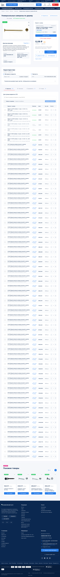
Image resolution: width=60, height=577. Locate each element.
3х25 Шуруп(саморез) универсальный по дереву (18, 183)
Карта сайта (23, 538)
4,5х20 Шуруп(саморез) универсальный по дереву (19, 231)
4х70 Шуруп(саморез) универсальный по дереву (18, 339)
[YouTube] (47, 558)
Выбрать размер (46, 35)
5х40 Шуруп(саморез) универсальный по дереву (18, 334)
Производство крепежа (46, 510)
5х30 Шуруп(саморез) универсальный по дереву (18, 300)
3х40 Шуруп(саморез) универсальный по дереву (18, 222)
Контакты (42, 1)
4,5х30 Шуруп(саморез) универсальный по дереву (19, 275)
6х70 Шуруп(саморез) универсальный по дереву (18, 412)
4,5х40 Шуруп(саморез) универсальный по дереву (19, 309)
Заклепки (23, 513)
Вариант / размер (39, 22)
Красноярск (31, 563)
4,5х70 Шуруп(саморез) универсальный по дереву (19, 358)
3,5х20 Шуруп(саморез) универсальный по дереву (18, 173)
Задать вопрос (38, 58)
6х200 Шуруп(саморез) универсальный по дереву (18, 455)
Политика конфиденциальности (27, 536)
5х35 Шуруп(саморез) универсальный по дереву (18, 319)
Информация (24, 530)
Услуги (42, 504)
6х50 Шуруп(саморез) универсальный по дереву (18, 392)
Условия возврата (5, 543)
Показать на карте (52, 544)
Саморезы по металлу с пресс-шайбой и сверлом (36, 489)
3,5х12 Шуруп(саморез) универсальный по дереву (18, 154)
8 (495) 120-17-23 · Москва (46, 537)
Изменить (14, 1)
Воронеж (41, 563)
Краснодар (26, 563)
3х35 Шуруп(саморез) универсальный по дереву (18, 193)
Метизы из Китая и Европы (46, 512)
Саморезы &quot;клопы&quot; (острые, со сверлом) (49, 489)
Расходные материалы (7, 8)
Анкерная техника (25, 512)
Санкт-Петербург (12, 563)
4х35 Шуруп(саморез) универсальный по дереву (18, 246)
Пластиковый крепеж (25, 520)
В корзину (51, 52)
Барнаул (50, 563)
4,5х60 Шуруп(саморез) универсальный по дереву (19, 348)
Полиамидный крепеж (28, 8)
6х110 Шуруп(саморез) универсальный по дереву (18, 426)
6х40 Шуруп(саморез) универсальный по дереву (18, 368)
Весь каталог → (24, 527)
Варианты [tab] (10, 88)
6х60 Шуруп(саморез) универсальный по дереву (18, 402)
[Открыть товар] (9, 478)
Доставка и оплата (31, 1)
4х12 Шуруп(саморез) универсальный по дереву (18, 158)
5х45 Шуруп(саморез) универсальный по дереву (18, 343)
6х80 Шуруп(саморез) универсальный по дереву (18, 421)
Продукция (24, 504)
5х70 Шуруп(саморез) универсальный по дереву (18, 378)
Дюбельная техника (25, 524)
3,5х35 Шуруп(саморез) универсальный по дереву (18, 227)
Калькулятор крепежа (49, 8)
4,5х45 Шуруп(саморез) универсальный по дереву (19, 324)
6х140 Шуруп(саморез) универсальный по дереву (18, 441)
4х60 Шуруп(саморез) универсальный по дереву (18, 314)
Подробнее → (26, 43)
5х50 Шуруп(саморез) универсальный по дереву (18, 353)
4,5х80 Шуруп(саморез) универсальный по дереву (19, 373)
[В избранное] (29, 22)
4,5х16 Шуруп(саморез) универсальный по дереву (18, 217)
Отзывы (3, 541)
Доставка (3, 538)
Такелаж (23, 517)
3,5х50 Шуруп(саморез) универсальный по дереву (18, 266)
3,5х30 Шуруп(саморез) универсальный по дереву (18, 207)
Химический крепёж (25, 525)
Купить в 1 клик (41, 55)
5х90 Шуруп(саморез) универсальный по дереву (18, 397)
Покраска (43, 508)
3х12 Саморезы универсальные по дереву (17, 144)
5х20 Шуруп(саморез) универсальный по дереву (18, 261)
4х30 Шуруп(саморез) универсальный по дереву (18, 236)
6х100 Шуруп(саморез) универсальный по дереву (18, 436)
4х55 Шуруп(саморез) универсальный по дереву (18, 305)
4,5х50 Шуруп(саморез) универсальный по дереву (19, 329)
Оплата (2, 539)
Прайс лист (3, 534)
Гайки (22, 508)
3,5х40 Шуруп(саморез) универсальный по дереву (19, 241)
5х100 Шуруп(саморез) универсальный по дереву (18, 407)
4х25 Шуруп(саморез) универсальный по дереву (18, 212)
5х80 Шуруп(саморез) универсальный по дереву (18, 387)
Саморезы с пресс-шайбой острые (22, 489)
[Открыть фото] (29, 25)
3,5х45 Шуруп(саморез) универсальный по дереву (18, 256)
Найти (38, 4)
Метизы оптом (18, 8)
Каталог (3, 533)
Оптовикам (38, 1)
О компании (4, 530)
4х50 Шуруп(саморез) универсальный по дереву (18, 295)
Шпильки (23, 515)
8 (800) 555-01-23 (46, 535)
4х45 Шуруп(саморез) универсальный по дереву (18, 280)
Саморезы (23, 510)
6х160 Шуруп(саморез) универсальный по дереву (18, 446)
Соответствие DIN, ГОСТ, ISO (27, 534)
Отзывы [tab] (43, 88)
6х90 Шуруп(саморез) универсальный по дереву (18, 431)
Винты (22, 522)
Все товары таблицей (46, 38)
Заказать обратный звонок (50, 550)
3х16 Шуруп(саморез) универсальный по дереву (18, 149)
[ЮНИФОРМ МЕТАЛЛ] (2, 4)
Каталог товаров (12, 4)
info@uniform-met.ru (48, 1)
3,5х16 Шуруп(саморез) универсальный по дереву (18, 163)
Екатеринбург (20, 563)
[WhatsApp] (56, 1)
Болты (22, 507)
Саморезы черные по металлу (8, 489)
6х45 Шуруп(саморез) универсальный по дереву (18, 382)
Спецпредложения (39, 8)
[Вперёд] (55, 470)
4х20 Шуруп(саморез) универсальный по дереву (18, 197)
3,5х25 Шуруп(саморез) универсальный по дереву (18, 202)
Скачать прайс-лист (50, 554)
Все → (49, 470)
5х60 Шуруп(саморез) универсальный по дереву (18, 363)
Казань (36, 563)
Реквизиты (3, 544)
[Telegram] (58, 1)
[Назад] (53, 470)
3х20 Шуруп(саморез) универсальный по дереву (18, 168)
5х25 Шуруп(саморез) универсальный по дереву (18, 285)
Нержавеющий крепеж (26, 519)
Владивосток (55, 563)
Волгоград (46, 563)
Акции (22, 533)
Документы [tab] (31, 88)
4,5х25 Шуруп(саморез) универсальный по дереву (18, 251)
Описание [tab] (21, 88)
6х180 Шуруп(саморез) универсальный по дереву (18, 451)
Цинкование (43, 507)
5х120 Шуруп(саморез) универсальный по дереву (18, 417)
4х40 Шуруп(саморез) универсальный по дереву (18, 270)
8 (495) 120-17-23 (3, 1)
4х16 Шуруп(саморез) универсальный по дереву (18, 178)
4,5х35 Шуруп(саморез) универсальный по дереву (18, 290)
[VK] (50, 558)
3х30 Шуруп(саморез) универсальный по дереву (18, 188)
